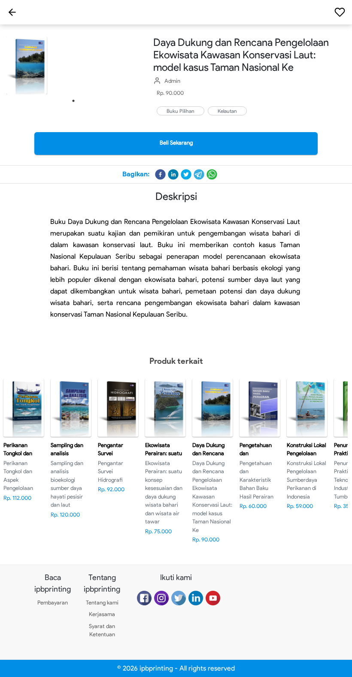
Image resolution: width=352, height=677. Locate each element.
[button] (160, 174)
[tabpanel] (73, 65)
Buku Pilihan (180, 111)
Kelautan (227, 111)
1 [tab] (73, 101)
